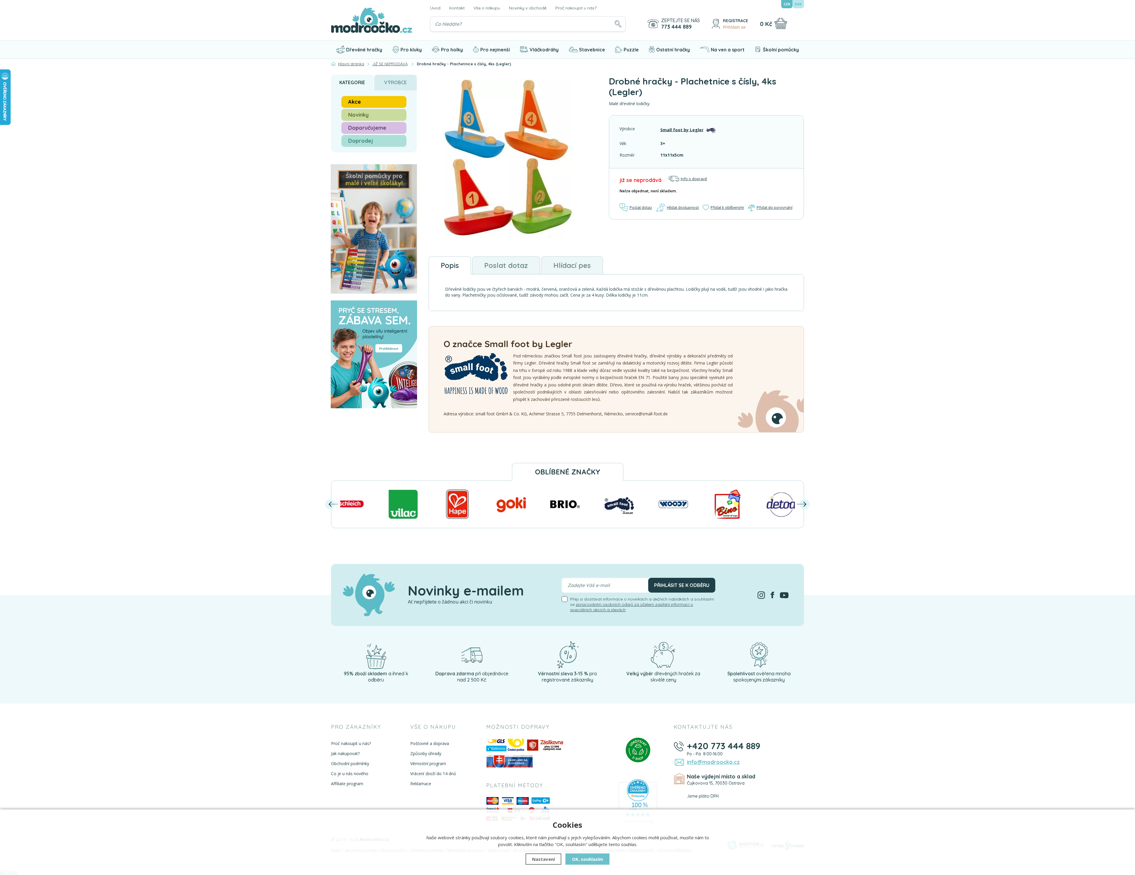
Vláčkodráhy (544, 50)
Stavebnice (592, 50)
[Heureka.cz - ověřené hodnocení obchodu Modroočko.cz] (638, 802)
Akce (354, 101)
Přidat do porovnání (774, 207)
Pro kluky (411, 50)
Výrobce (395, 82)
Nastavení (543, 859)
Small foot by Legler (681, 129)
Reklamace (420, 783)
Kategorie (352, 82)
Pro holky (452, 50)
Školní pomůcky (781, 50)
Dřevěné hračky (364, 50)
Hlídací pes (572, 265)
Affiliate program (347, 783)
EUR (798, 4)
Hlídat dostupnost (683, 207)
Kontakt (457, 8)
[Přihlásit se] (716, 24)
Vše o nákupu (487, 8)
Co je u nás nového (349, 773)
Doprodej (360, 140)
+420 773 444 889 (724, 746)
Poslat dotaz (641, 207)
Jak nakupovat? (345, 753)
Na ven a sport (728, 50)
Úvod (435, 8)
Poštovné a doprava (429, 743)
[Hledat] (618, 24)
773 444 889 (676, 27)
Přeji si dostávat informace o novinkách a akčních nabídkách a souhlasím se (642, 604)
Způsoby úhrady (425, 753)
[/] (376, 654)
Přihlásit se (734, 27)
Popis (450, 265)
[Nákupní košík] (780, 23)
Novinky (358, 114)
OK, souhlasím (587, 859)
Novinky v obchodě (528, 8)
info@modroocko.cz (713, 762)
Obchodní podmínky (350, 763)
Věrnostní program (428, 763)
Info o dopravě (694, 178)
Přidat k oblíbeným (727, 207)
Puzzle (631, 50)
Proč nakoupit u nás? (575, 8)
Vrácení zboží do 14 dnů (433, 773)
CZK (787, 4)
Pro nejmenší (495, 50)
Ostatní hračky (673, 50)
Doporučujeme (367, 127)
